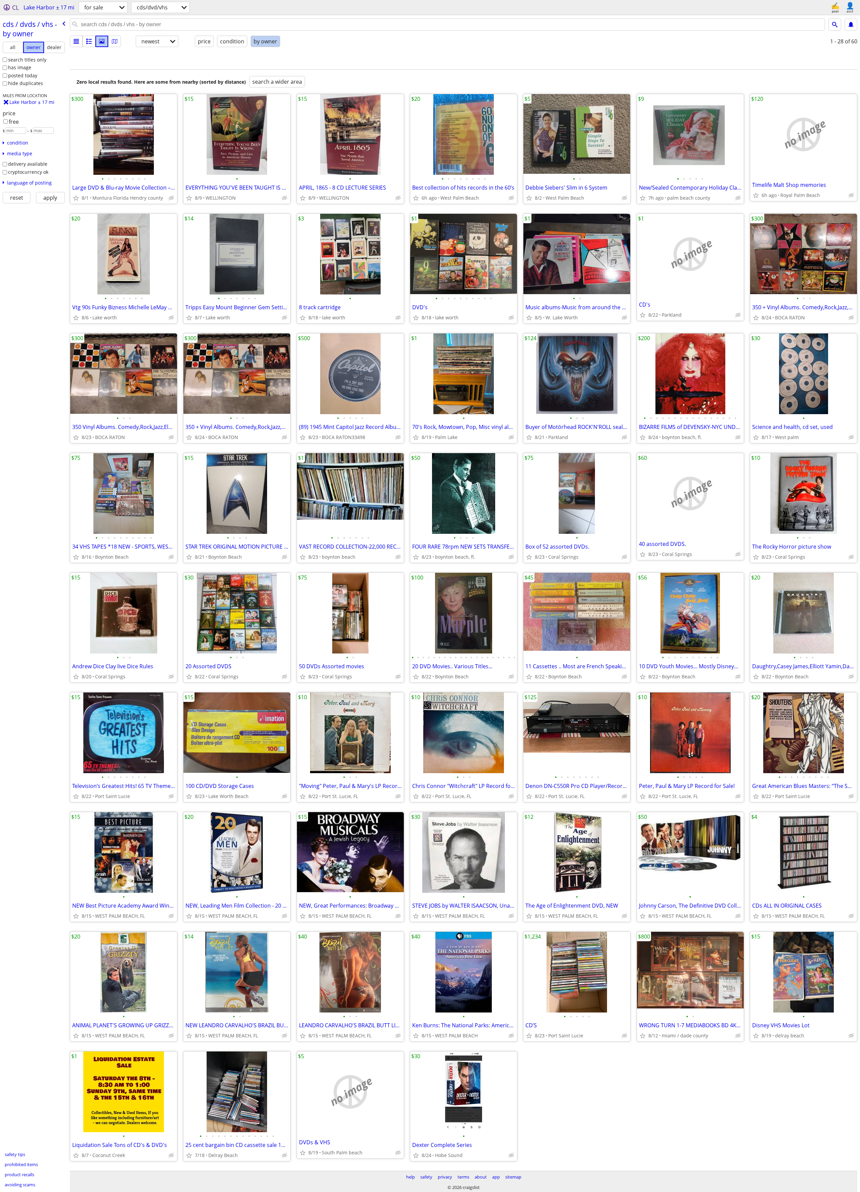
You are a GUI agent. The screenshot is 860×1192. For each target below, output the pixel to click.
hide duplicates (25, 83)
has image (19, 67)
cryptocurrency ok (28, 172)
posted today (22, 75)
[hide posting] (171, 198)
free (14, 121)
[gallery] (101, 41)
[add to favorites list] (76, 198)
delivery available (27, 164)
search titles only (27, 59)
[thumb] (89, 41)
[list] (76, 41)
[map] (114, 41)
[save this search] (851, 24)
